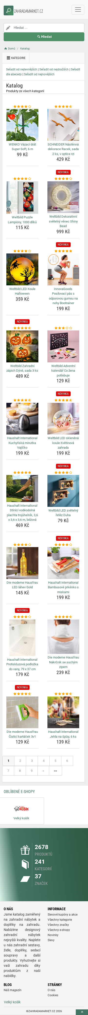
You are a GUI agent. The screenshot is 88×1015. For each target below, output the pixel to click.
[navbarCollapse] (78, 10)
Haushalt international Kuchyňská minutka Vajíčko (22, 442)
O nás (51, 990)
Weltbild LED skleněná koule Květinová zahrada (63, 442)
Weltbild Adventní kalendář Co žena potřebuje (63, 370)
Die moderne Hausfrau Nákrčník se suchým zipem (63, 662)
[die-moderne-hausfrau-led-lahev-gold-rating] (22, 544)
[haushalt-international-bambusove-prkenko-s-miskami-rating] (63, 544)
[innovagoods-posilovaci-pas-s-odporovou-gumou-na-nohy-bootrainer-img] (63, 269)
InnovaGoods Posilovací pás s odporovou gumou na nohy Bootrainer (63, 296)
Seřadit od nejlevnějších (21, 69)
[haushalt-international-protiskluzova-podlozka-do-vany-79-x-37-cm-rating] (22, 617)
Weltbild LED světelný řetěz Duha (63, 513)
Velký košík (12, 1002)
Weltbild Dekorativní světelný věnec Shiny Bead (63, 221)
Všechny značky (58, 925)
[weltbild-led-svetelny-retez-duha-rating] (63, 472)
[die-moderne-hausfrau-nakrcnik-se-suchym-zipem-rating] (63, 617)
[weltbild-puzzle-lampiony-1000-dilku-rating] (22, 178)
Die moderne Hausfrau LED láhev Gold (22, 585)
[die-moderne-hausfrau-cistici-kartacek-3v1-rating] (22, 694)
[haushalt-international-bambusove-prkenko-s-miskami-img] (63, 563)
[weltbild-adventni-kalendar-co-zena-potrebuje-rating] (63, 328)
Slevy (51, 940)
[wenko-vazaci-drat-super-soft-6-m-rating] (22, 106)
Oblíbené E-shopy (19, 791)
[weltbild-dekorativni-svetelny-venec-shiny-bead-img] (63, 197)
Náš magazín (13, 990)
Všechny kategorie (60, 919)
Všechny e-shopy (59, 930)
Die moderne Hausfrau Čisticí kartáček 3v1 (22, 734)
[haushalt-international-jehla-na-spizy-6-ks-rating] (63, 694)
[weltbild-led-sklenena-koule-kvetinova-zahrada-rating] (63, 400)
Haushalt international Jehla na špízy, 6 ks (63, 734)
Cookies (53, 995)
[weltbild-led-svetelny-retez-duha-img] (63, 491)
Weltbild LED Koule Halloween (22, 291)
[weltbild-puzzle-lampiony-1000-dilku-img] (22, 197)
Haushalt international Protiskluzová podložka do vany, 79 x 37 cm (22, 664)
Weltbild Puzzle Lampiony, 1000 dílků (22, 219)
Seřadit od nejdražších (54, 69)
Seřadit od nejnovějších (39, 74)
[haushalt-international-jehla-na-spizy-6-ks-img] (63, 712)
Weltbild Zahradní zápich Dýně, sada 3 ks (22, 368)
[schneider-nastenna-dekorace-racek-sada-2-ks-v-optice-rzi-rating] (63, 106)
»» (55, 771)
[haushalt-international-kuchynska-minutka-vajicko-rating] (22, 400)
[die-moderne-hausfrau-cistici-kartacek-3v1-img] (22, 712)
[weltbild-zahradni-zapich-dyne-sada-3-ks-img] (22, 346)
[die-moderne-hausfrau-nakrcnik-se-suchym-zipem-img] (63, 636)
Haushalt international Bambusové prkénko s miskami (63, 587)
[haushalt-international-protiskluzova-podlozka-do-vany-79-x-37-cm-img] (22, 637)
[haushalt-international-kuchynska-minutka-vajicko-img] (22, 419)
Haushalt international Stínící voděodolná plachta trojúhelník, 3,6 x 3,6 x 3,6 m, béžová (22, 513)
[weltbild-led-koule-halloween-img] (22, 269)
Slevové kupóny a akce (62, 914)
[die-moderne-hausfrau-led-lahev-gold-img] (22, 563)
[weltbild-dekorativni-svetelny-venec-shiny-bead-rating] (63, 178)
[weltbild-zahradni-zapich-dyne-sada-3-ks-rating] (22, 328)
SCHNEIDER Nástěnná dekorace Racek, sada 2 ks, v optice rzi (63, 149)
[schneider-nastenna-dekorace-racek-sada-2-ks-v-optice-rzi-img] (63, 125)
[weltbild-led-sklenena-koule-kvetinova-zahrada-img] (63, 419)
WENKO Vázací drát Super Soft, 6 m (22, 147)
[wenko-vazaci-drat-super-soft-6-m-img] (22, 125)
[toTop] (82, 1012)
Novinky (53, 935)
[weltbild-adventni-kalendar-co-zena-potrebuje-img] (63, 346)
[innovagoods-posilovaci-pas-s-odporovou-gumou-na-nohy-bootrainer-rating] (63, 251)
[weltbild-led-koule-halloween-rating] (22, 251)
